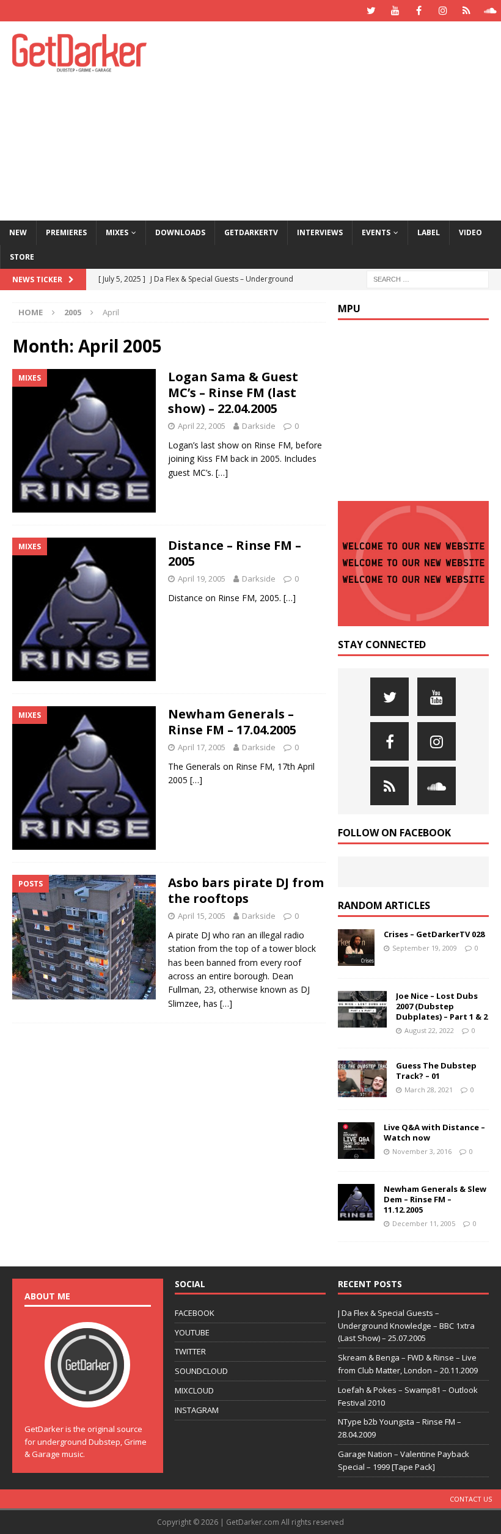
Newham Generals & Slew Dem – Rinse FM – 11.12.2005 (435, 1199)
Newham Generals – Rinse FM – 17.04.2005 (232, 722)
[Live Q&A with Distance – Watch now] (356, 1140)
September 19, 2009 (424, 947)
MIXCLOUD (194, 1390)
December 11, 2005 (423, 1223)
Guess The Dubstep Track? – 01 (436, 1070)
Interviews (320, 232)
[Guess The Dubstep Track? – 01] (362, 1079)
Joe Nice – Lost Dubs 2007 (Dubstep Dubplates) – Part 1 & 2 (442, 1006)
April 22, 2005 (201, 425)
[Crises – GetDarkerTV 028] (356, 947)
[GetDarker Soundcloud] (490, 10)
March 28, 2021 (428, 1089)
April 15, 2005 (201, 915)
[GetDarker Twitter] (371, 10)
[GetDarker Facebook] (419, 10)
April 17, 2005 (201, 747)
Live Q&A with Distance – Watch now (434, 1132)
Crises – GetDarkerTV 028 (434, 934)
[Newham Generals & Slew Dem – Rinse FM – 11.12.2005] (356, 1202)
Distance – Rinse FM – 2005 (234, 553)
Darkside (259, 425)
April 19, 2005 (201, 578)
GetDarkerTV (251, 232)
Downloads (180, 232)
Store (22, 257)
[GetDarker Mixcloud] (466, 10)
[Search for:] (428, 278)
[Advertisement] (341, 119)
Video (470, 232)
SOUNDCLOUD (201, 1370)
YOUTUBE (192, 1332)
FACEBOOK (194, 1312)
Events (376, 232)
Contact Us (471, 1498)
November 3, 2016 (422, 1151)
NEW (18, 232)
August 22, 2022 (429, 1030)
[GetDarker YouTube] (395, 10)
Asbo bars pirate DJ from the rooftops (246, 890)
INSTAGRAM (197, 1409)
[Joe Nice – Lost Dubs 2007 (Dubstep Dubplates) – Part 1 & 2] (362, 1009)
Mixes (117, 232)
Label (428, 232)
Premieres (66, 232)
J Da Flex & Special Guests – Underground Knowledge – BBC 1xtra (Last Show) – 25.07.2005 (406, 1325)
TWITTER (190, 1351)
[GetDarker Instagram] (442, 10)
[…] (222, 472)
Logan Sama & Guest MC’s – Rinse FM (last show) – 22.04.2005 (233, 392)
